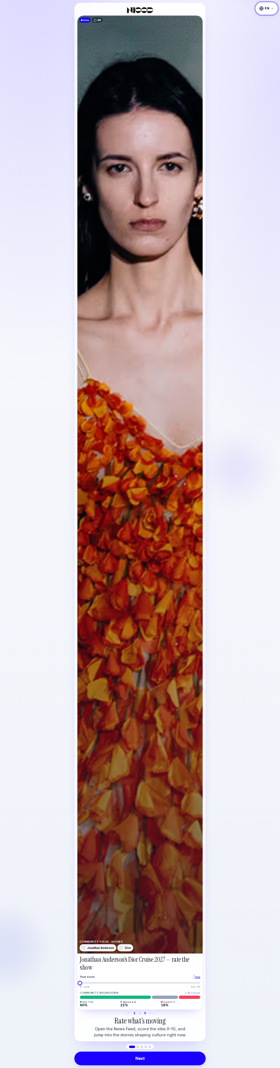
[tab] (132, 1047)
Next (140, 1058)
